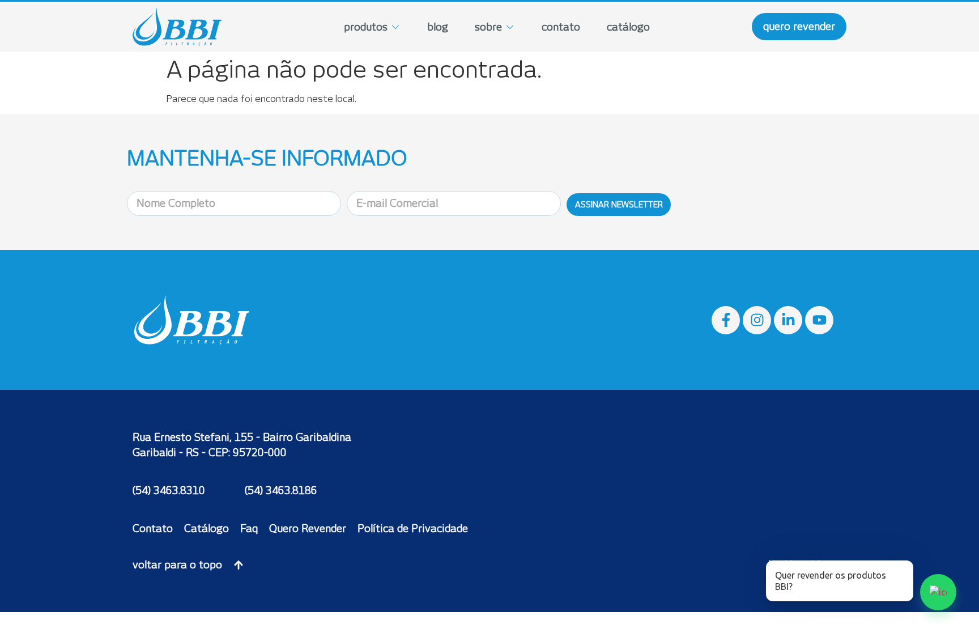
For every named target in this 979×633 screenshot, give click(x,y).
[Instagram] (757, 320)
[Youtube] (819, 320)
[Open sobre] (510, 27)
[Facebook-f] (726, 320)
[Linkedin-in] (788, 320)
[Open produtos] (395, 27)
